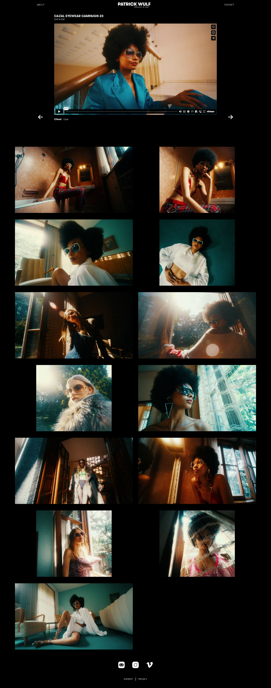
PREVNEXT (41, 116)
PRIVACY (142, 679)
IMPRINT (128, 679)
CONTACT (229, 4)
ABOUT (40, 4)
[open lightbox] (74, 180)
